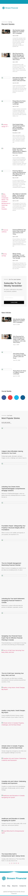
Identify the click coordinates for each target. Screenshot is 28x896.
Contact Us (22, 886)
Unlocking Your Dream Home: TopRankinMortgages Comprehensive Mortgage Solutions (13, 488)
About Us (15, 886)
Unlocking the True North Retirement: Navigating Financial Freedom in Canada (13, 600)
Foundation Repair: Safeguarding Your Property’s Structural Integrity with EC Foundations (13, 527)
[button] (23, 8)
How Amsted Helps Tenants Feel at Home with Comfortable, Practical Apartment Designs (19, 127)
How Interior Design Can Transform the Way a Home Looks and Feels (19, 79)
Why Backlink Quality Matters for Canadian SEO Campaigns (18, 32)
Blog (8, 886)
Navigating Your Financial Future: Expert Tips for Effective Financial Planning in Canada (12, 638)
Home (3, 886)
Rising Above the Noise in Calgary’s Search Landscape (19, 102)
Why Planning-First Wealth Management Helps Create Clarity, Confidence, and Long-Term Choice (19, 56)
